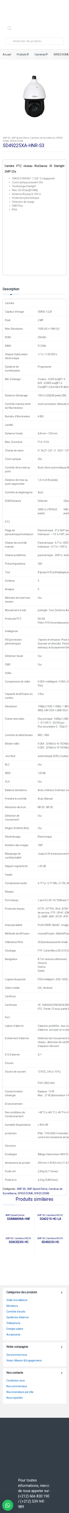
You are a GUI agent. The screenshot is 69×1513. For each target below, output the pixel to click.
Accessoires (13, 1334)
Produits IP (23, 54)
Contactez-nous (15, 1380)
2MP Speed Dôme (20, 138)
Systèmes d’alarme (17, 1317)
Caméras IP (41, 54)
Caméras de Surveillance (42, 138)
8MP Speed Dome (15, 1215)
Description (11, 289)
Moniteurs (12, 1305)
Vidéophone (13, 1323)
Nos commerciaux (16, 1386)
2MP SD (6, 138)
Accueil (7, 54)
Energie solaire (14, 1328)
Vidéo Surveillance (16, 1300)
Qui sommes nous (16, 1354)
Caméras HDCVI (54, 1215)
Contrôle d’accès (15, 1311)
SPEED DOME (61, 54)
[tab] (11, 290)
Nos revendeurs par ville (19, 1392)
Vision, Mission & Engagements (24, 1360)
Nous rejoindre (14, 1397)
